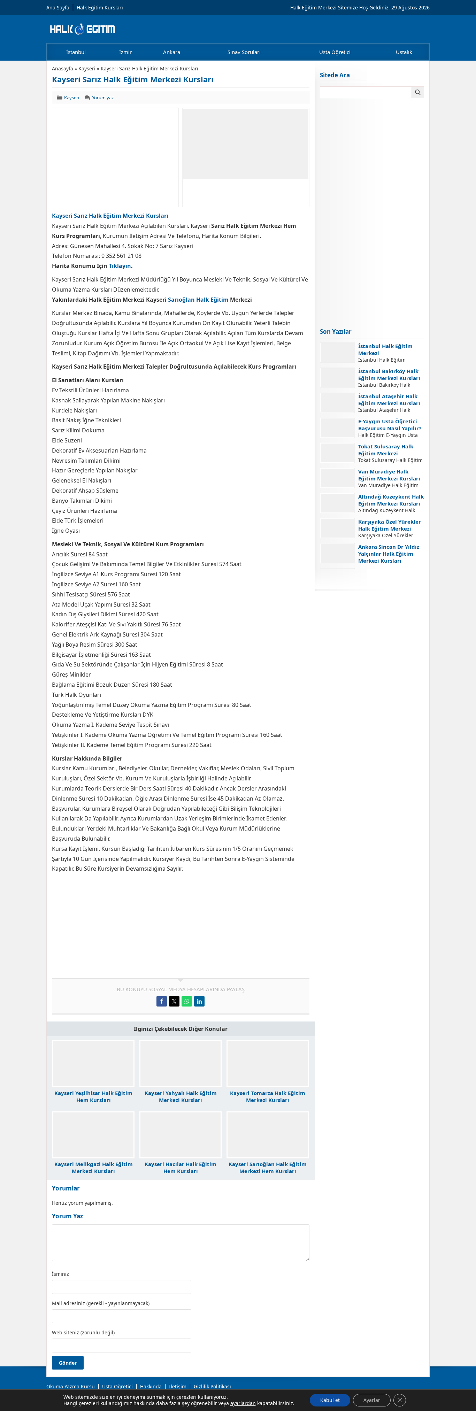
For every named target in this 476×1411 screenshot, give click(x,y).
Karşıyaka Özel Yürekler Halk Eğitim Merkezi (389, 525)
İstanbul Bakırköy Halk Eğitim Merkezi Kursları (389, 374)
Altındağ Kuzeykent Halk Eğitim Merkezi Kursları (391, 500)
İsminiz (60, 1274)
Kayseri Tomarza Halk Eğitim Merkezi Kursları (267, 1096)
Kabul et (330, 1400)
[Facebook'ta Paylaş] (161, 1001)
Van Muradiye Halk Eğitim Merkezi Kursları (389, 475)
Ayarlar (371, 1400)
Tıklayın (120, 266)
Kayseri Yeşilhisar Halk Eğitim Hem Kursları (93, 1096)
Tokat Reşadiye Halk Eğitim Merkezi (384, 575)
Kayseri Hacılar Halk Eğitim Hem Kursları (180, 1167)
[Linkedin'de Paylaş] (199, 1001)
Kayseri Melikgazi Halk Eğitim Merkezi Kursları (93, 1167)
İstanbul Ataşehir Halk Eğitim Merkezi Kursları (389, 400)
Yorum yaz (103, 97)
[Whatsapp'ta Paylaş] (187, 1001)
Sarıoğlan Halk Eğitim (198, 299)
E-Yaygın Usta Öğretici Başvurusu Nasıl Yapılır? (389, 425)
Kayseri (86, 68)
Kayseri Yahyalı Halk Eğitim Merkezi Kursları (181, 1096)
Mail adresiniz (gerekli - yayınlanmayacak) (100, 1303)
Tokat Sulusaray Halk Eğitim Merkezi (385, 450)
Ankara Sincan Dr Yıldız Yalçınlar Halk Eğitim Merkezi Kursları (388, 553)
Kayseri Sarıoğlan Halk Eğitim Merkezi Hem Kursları (268, 1167)
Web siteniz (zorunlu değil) (83, 1332)
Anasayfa (62, 68)
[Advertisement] (115, 157)
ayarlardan (243, 1403)
